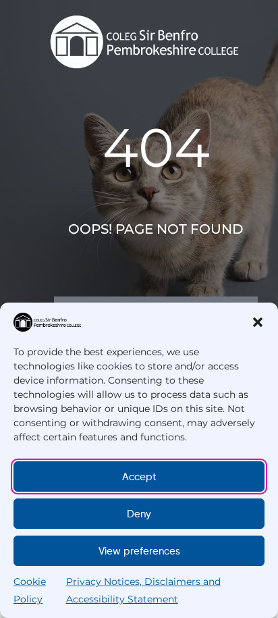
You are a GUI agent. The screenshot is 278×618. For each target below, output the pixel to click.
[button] (258, 322)
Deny (139, 514)
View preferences (139, 551)
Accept (139, 477)
